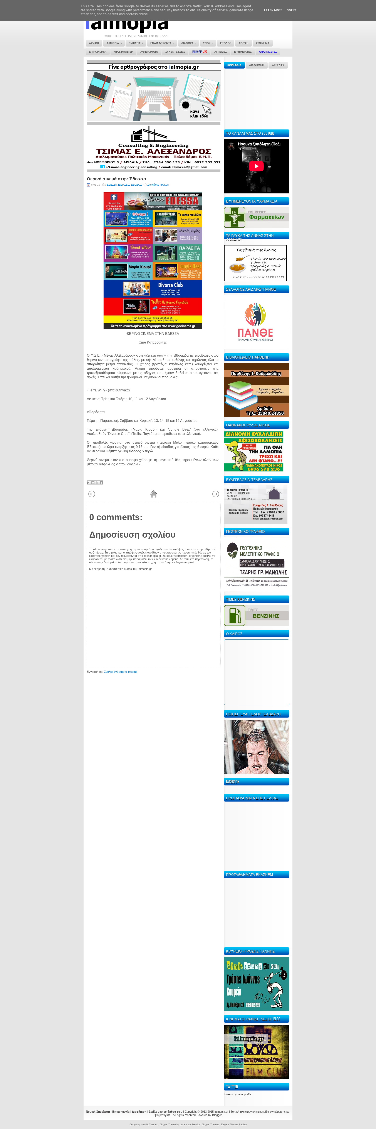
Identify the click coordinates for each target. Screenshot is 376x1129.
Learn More (273, 10)
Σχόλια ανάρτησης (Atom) (120, 671)
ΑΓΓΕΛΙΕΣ (278, 65)
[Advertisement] (256, 98)
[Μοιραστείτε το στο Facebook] (101, 482)
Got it (291, 10)
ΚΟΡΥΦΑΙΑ (234, 65)
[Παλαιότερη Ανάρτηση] (215, 496)
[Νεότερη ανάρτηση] (91, 496)
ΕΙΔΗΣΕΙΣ (124, 184)
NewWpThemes (149, 1124)
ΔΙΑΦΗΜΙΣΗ (256, 65)
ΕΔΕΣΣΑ (112, 184)
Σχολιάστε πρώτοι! (158, 184)
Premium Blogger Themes (205, 1124)
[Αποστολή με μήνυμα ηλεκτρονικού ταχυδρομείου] (89, 482)
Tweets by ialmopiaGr (237, 1094)
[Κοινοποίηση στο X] (97, 482)
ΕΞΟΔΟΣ (136, 184)
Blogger (217, 1115)
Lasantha (185, 1124)
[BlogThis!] (93, 482)
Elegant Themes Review (234, 1124)
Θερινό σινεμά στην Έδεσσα (116, 178)
